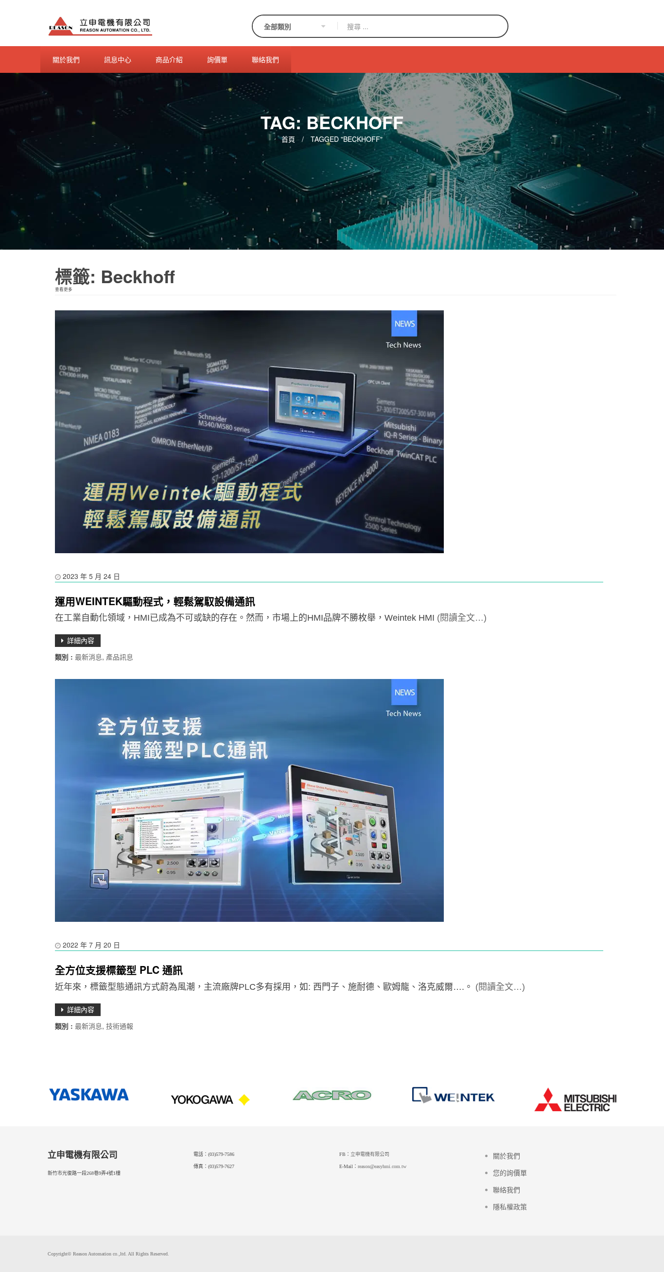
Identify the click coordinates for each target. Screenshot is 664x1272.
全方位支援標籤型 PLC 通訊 (119, 969)
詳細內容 (80, 640)
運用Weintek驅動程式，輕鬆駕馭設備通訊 (155, 601)
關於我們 (506, 1156)
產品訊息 (119, 656)
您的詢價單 (510, 1173)
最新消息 (88, 656)
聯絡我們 (506, 1190)
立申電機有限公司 (369, 1154)
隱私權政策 (510, 1207)
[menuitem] (66, 59)
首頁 (288, 139)
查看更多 (63, 289)
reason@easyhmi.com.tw (382, 1166)
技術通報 (119, 1026)
